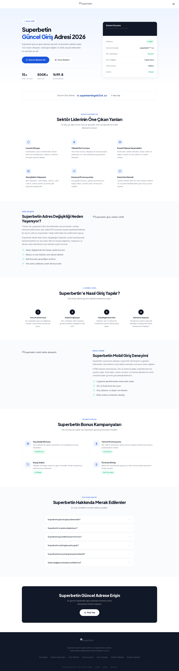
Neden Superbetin (58, 657)
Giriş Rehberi (64, 60)
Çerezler (113, 667)
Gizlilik (97, 667)
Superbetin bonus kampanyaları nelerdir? (66, 554)
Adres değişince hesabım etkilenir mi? (64, 562)
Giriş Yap (116, 96)
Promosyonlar (88, 657)
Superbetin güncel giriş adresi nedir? (64, 519)
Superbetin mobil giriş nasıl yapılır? (63, 545)
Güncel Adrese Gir (37, 60)
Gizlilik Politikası (117, 657)
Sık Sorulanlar (102, 657)
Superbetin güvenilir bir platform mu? (65, 536)
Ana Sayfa (43, 657)
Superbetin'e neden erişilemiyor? (63, 528)
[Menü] (173, 4)
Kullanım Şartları (133, 657)
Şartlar (105, 667)
